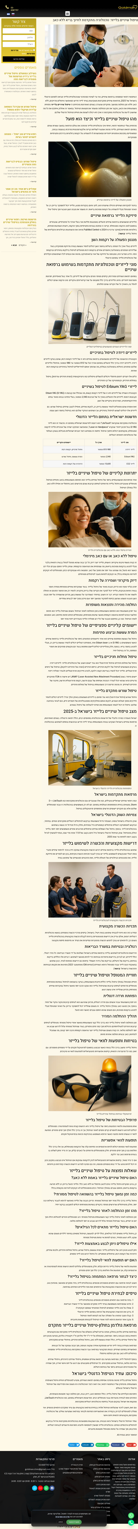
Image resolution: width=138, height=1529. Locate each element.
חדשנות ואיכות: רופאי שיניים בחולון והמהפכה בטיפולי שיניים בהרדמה (19, 222)
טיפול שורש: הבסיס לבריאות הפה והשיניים (21, 163)
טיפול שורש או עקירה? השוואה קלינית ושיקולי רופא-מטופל (20, 108)
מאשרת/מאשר (74, 1522)
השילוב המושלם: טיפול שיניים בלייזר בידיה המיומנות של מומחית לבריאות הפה (20, 76)
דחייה (61, 1522)
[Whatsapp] (46, 1488)
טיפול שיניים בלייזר (60, 104)
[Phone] (131, 1523)
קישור (122, 233)
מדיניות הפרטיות (63, 1516)
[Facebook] (52, 1488)
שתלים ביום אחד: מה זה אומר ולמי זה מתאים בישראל (21, 190)
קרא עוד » (33, 99)
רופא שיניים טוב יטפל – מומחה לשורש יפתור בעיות (20, 135)
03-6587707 (14, 9)
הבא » (14, 245)
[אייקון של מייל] (40, 1488)
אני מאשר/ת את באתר (23, 52)
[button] (67, 13)
